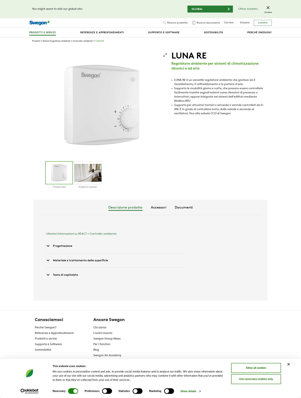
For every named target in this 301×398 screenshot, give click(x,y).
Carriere (229, 22)
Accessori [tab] (158, 207)
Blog (96, 350)
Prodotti (36, 41)
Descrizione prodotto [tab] (125, 207)
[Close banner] (288, 364)
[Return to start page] (39, 23)
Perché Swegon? (45, 327)
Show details (188, 391)
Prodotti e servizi (46, 338)
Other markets (248, 9)
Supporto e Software (48, 344)
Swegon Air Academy (107, 355)
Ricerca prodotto (177, 23)
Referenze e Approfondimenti (54, 333)
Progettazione (62, 246)
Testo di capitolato (65, 275)
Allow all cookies (256, 367)
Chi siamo (99, 327)
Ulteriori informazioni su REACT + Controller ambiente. (81, 234)
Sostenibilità (43, 350)
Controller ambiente (83, 41)
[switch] (107, 391)
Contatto (263, 23)
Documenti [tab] (184, 207)
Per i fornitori (101, 344)
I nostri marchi (102, 333)
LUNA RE (99, 41)
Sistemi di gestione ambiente (57, 41)
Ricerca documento (208, 23)
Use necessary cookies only (256, 378)
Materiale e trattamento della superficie (80, 260)
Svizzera (245, 22)
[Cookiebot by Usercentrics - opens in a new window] (29, 391)
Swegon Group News (107, 338)
